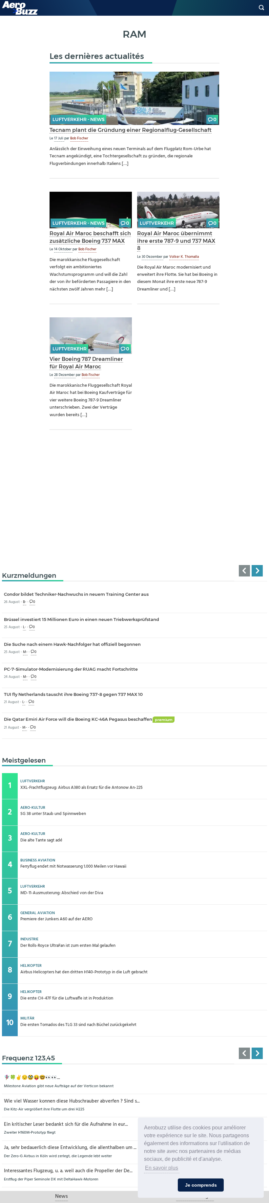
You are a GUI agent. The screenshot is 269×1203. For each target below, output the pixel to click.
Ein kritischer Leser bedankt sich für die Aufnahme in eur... (66, 1124)
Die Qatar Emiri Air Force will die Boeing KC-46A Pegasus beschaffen (88, 719)
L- (24, 627)
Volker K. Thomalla (184, 257)
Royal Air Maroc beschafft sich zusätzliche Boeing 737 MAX (90, 237)
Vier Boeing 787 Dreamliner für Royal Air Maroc (86, 363)
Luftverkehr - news (78, 119)
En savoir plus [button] (161, 1168)
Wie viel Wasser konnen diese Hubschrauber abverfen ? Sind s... (72, 1101)
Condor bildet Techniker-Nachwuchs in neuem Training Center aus (76, 594)
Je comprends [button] (201, 1185)
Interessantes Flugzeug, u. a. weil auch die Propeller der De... (68, 1171)
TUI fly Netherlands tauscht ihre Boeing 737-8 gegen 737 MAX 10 (73, 694)
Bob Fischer (79, 138)
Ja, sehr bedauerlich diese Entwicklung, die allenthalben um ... (70, 1148)
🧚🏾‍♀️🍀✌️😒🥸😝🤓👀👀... (32, 1078)
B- (24, 602)
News (61, 1197)
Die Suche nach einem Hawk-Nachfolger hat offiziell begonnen (72, 644)
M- (25, 652)
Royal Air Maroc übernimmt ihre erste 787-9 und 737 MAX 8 (176, 240)
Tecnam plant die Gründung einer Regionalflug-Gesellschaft (131, 130)
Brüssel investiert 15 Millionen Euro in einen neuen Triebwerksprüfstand (81, 619)
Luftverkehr (157, 223)
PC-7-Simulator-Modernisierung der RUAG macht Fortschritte (71, 669)
